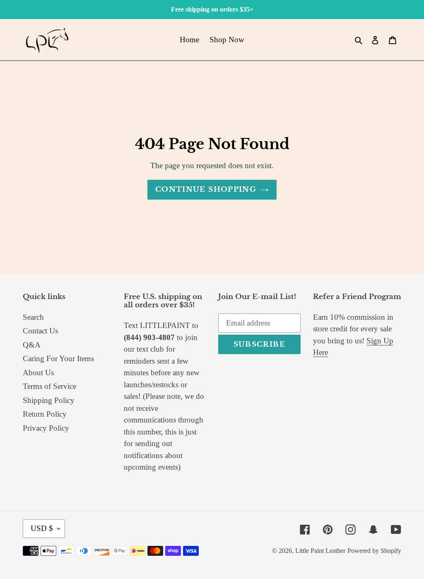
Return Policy (45, 414)
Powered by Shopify (374, 550)
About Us (38, 372)
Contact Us (40, 330)
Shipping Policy (49, 400)
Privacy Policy (46, 428)
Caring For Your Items (58, 358)
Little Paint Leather (320, 550)
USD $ (42, 528)
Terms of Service (49, 386)
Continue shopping (205, 189)
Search (33, 317)
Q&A (32, 344)
